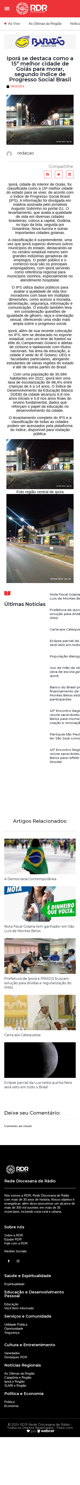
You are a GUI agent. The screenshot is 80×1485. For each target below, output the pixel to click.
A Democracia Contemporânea (30, 879)
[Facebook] (8, 1261)
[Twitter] (18, 1261)
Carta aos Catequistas (22, 1035)
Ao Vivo (14, 23)
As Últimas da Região (45, 23)
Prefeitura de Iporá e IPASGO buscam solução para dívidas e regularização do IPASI (37, 983)
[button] (48, 174)
